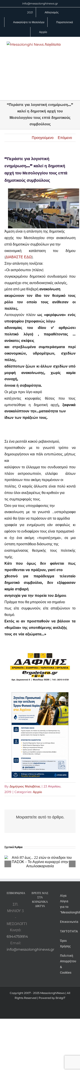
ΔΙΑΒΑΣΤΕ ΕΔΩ (19, 257)
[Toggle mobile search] (71, 48)
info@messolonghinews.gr (40, 3)
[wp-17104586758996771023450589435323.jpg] (40, 645)
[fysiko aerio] (40, 695)
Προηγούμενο (43, 138)
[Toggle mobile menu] (71, 43)
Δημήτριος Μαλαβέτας (25, 786)
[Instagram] (46, 917)
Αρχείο (37, 792)
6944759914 (17, 936)
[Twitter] (37, 925)
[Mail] (43, 925)
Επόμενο (65, 138)
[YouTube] (34, 917)
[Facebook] (40, 917)
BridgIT (60, 998)
